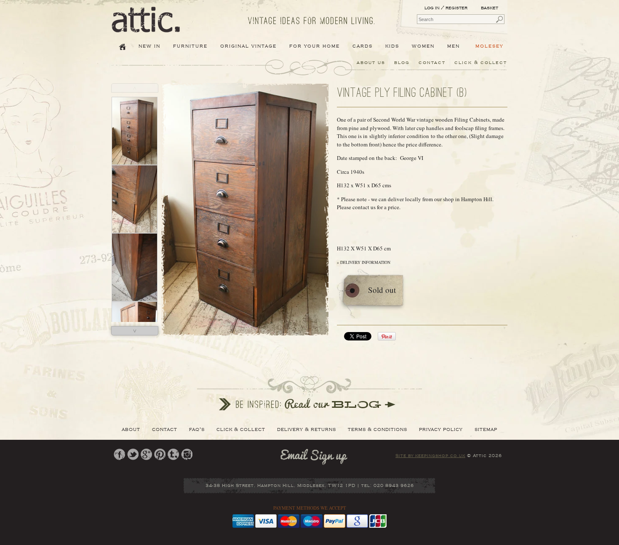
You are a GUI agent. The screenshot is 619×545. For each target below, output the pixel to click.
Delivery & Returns (306, 429)
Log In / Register (445, 7)
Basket (490, 7)
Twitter (133, 454)
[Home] (146, 26)
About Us (371, 62)
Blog (402, 62)
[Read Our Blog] (309, 392)
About (131, 429)
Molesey (489, 45)
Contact (432, 62)
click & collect (480, 62)
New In (149, 45)
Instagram (186, 454)
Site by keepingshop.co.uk (430, 456)
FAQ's (197, 429)
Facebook (119, 454)
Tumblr (173, 454)
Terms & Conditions (377, 429)
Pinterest (159, 454)
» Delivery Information (363, 262)
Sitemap (486, 429)
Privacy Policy (441, 429)
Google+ (146, 454)
